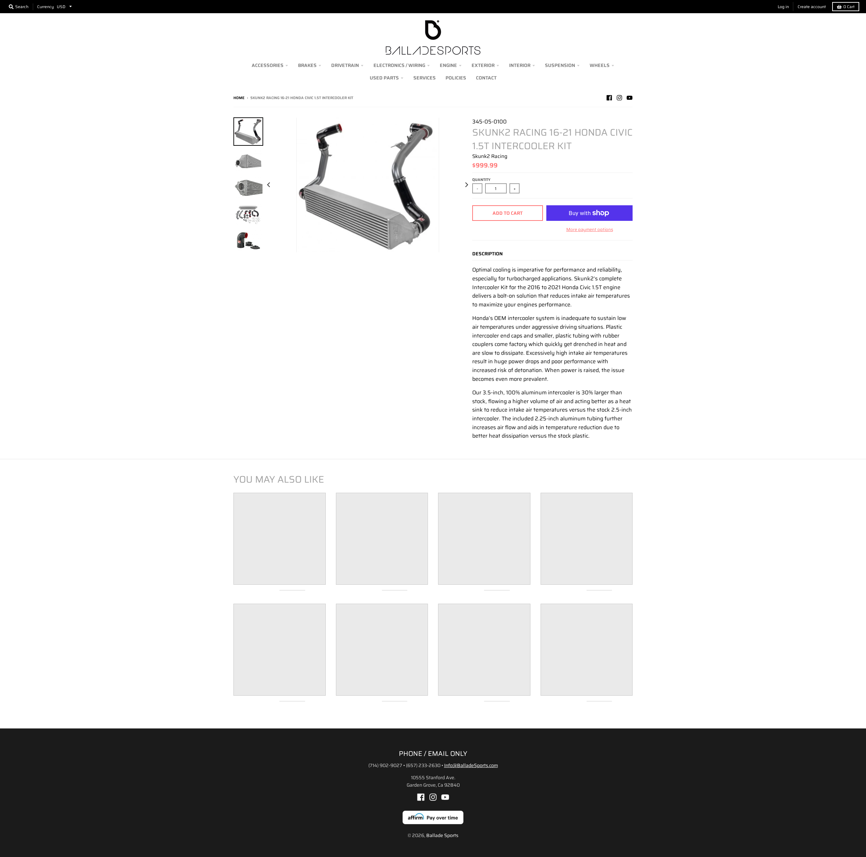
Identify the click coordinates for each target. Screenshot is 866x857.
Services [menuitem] (424, 78)
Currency (45, 6)
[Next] (466, 184)
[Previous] (269, 184)
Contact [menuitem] (486, 78)
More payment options (589, 229)
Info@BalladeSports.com (471, 765)
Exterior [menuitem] (483, 65)
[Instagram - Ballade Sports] (619, 98)
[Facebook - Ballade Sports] (609, 98)
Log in (783, 6)
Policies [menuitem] (456, 78)
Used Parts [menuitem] (384, 78)
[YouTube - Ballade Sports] (629, 98)
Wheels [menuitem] (600, 65)
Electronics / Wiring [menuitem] (399, 65)
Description (487, 253)
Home (239, 98)
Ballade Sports (442, 835)
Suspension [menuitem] (560, 65)
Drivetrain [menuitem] (345, 65)
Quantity (481, 180)
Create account (812, 6)
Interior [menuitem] (519, 65)
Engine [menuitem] (448, 65)
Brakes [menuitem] (307, 65)
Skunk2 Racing (489, 156)
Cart (848, 6)
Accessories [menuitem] (267, 65)
